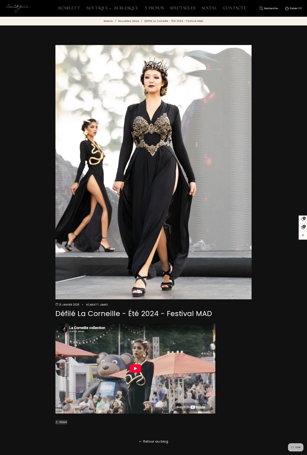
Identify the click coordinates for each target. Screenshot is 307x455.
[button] (97, 8)
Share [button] (63, 422)
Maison (108, 21)
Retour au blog (155, 441)
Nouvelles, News (128, 21)
